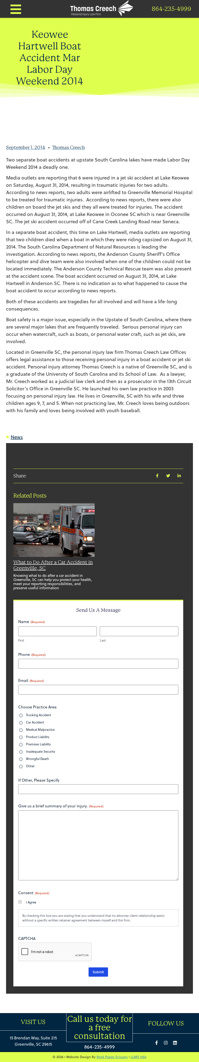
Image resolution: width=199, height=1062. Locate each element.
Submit (98, 972)
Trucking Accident (38, 715)
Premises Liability (38, 744)
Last (103, 640)
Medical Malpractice (40, 729)
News (17, 436)
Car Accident (35, 722)
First (21, 640)
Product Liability (37, 737)
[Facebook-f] (156, 1043)
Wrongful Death (37, 759)
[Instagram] (166, 1043)
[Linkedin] (175, 1043)
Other (30, 766)
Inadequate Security (40, 751)
